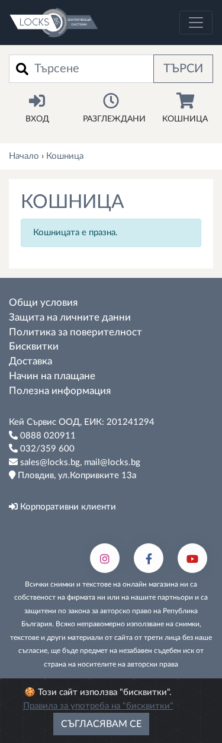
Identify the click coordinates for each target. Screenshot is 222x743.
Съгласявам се (101, 724)
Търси (183, 69)
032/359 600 (46, 448)
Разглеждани (114, 119)
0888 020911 (47, 435)
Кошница (185, 119)
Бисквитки (34, 346)
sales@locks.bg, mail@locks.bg (79, 462)
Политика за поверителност (75, 332)
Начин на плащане (52, 376)
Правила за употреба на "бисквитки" (98, 706)
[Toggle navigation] (196, 22)
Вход (37, 119)
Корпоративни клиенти (67, 506)
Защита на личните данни (70, 317)
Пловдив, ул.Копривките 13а (75, 475)
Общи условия (43, 303)
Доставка (30, 361)
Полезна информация (60, 391)
